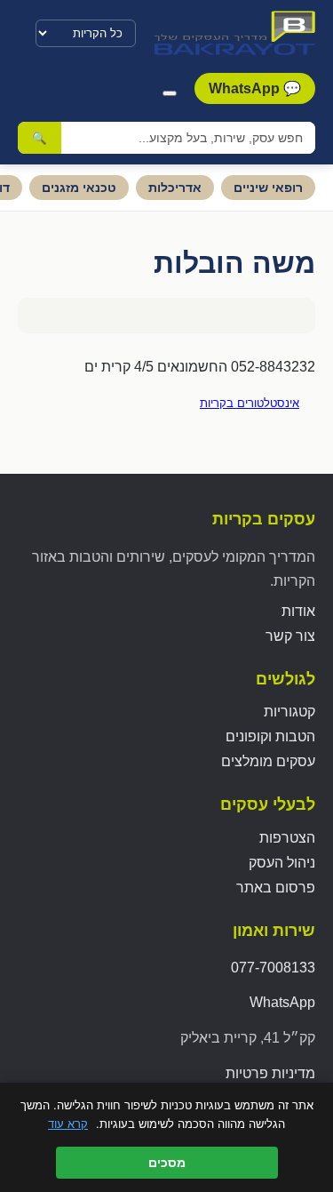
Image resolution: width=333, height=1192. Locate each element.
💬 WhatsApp (255, 88)
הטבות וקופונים (270, 736)
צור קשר (290, 636)
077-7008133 (273, 967)
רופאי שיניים (268, 187)
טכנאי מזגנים (79, 187)
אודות (298, 611)
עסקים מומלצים (268, 761)
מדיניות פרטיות (270, 1073)
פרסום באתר (275, 887)
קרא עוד (68, 1123)
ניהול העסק (282, 862)
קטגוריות (289, 711)
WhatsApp (282, 1002)
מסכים (167, 1163)
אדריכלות (175, 187)
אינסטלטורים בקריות (249, 403)
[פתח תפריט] (170, 93)
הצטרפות (287, 837)
